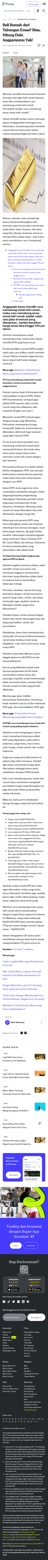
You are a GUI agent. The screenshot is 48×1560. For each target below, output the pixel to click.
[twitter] (21, 1033)
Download (31, 1245)
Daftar (15, 1245)
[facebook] (25, 1033)
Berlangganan (36, 1317)
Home (5, 19)
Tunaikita (28, 949)
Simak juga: (18, 300)
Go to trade (33, 4)
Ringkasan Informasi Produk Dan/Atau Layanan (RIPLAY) (25, 1543)
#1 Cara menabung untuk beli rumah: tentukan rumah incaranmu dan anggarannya (29, 272)
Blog (9, 19)
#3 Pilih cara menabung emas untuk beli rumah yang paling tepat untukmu (28, 288)
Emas (15, 19)
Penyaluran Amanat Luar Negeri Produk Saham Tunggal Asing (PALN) (21, 1537)
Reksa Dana (36, 1539)
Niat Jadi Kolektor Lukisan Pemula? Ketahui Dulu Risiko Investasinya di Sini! (22, 975)
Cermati (17, 949)
